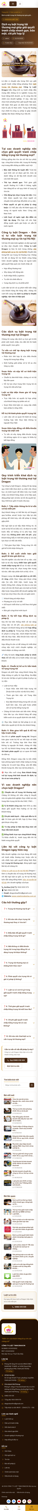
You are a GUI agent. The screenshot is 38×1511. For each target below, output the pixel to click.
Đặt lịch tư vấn (13, 1066)
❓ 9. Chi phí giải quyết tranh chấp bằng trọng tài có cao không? (16, 1023)
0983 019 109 (20, 1307)
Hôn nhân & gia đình (11, 1431)
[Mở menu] (20, 3)
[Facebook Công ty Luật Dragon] (9, 1501)
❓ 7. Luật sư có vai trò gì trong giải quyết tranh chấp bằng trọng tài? (18, 993)
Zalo (19, 1509)
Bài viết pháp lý (10, 1464)
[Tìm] (31, 1085)
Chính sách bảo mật (12, 1472)
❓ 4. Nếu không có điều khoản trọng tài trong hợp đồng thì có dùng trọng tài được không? (17, 949)
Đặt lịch (31, 1509)
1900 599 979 (16, 1400)
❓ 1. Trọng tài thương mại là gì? (17, 909)
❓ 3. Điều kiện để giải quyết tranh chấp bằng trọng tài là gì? (18, 934)
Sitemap (4, 1497)
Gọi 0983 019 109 (17, 1060)
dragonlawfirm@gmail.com (13, 1404)
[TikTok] (24, 1501)
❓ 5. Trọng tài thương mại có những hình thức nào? (16, 964)
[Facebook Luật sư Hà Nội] (14, 1501)
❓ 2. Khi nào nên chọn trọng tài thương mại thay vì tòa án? (17, 920)
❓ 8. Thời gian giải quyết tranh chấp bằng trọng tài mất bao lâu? (18, 1007)
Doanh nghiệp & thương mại (14, 1435)
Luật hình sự (9, 1419)
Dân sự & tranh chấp (12, 1423)
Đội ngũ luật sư (10, 1455)
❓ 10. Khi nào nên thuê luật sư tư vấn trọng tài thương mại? (17, 1037)
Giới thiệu (8, 1451)
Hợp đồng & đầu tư (11, 1440)
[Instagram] (29, 1501)
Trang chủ (5, 12)
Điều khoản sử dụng (11, 1476)
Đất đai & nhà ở (10, 1427)
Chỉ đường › (9, 1371)
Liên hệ (7, 1468)
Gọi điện (6, 1509)
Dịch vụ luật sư (15, 12)
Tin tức (7, 1459)
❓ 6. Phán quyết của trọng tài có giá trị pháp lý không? (18, 977)
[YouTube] (19, 1501)
